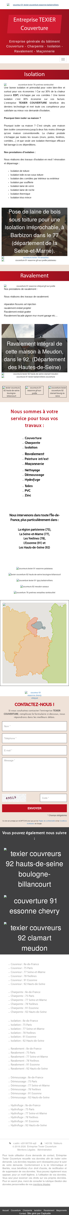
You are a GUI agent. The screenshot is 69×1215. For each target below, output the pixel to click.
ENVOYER (34, 808)
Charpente (27, 1210)
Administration (44, 1149)
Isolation (38, 1210)
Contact (22, 1213)
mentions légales (41, 1184)
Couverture (16, 1210)
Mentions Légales (26, 1149)
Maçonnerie (61, 1210)
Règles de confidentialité (47, 821)
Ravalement (49, 1210)
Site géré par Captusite (39, 1213)
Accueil (5, 1210)
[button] (34, 639)
